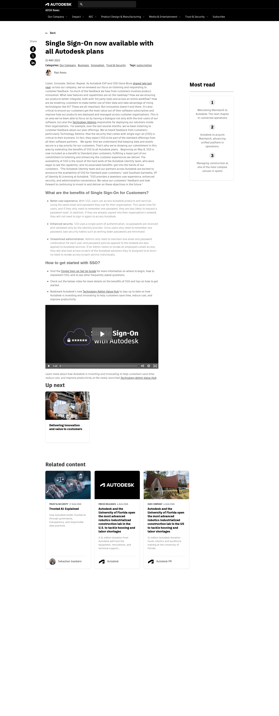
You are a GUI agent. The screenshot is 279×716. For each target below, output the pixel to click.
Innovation (98, 65)
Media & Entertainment (163, 17)
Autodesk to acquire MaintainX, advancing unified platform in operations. (212, 140)
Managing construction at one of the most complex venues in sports (212, 167)
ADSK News (52, 10)
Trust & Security (195, 17)
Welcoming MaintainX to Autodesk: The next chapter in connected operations (212, 114)
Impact (76, 17)
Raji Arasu (60, 73)
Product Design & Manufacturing (121, 17)
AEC (91, 17)
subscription (144, 65)
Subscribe (219, 17)
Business (83, 65)
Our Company (56, 17)
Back (53, 33)
